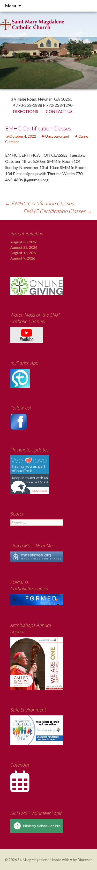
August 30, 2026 (23, 242)
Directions (25, 111)
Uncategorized (57, 136)
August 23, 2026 (23, 247)
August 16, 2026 (23, 253)
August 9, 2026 (22, 258)
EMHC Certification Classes (39, 203)
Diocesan (85, 859)
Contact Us (59, 111)
